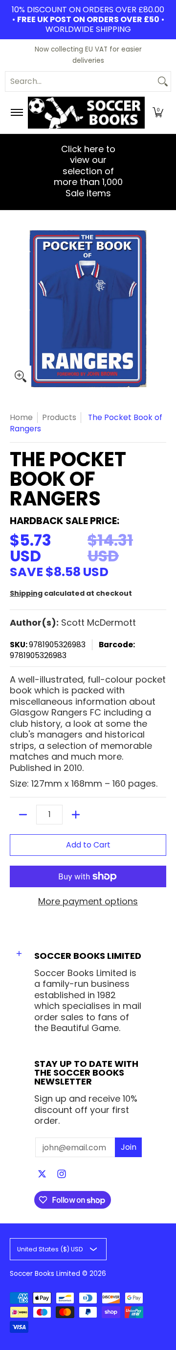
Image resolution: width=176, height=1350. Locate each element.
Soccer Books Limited (45, 1273)
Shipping (26, 593)
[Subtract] (23, 814)
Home (21, 417)
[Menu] (16, 112)
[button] (158, 112)
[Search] (163, 81)
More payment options (88, 901)
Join (128, 1147)
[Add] (76, 814)
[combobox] (80, 81)
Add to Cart (88, 844)
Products (59, 417)
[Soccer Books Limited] (86, 113)
